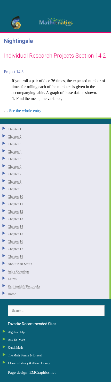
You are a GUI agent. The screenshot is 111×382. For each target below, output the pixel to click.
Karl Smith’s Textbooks (24, 286)
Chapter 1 (14, 129)
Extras (12, 279)
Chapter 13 (15, 219)
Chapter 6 (14, 166)
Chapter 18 (15, 256)
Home (12, 294)
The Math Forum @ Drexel (25, 355)
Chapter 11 (15, 204)
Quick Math (15, 347)
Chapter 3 (14, 144)
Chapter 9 (14, 189)
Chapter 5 (14, 159)
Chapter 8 (14, 181)
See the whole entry (25, 110)
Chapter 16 (15, 241)
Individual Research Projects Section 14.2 (55, 55)
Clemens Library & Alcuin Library (29, 363)
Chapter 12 (15, 211)
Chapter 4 (14, 151)
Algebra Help (16, 332)
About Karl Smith (20, 264)
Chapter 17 (15, 249)
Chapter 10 (15, 196)
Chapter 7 (14, 174)
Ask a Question (18, 271)
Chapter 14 (15, 226)
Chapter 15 (15, 234)
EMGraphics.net (42, 372)
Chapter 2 (14, 136)
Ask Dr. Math (16, 340)
